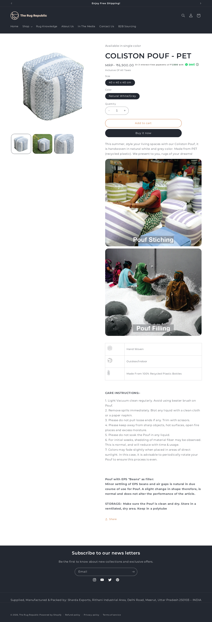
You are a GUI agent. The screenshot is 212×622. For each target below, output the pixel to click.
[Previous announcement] (11, 3)
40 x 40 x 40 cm (120, 82)
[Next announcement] (200, 3)
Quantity (110, 104)
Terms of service (112, 615)
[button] (27, 26)
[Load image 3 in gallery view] (64, 144)
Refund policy (72, 615)
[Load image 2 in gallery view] (42, 144)
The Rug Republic (29, 615)
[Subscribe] (133, 572)
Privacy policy (91, 615)
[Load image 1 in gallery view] (21, 144)
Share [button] (113, 519)
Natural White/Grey (122, 96)
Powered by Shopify (50, 615)
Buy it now (143, 133)
